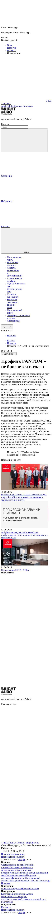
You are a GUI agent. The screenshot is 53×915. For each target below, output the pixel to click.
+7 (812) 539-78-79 (10, 842)
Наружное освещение (12, 300)
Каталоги (6, 894)
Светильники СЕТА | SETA (15, 570)
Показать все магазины (12, 854)
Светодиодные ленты (12, 864)
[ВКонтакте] (23, 595)
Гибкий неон (11, 306)
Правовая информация (12, 857)
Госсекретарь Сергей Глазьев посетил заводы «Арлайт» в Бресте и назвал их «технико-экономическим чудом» (24, 497)
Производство (14, 888)
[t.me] (23, 772)
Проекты (11, 50)
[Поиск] (24, 140)
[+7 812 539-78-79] (23, 840)
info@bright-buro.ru (29, 842)
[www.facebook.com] (23, 726)
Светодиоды (13, 320)
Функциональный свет (21, 872)
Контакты (28, 106)
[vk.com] (23, 749)
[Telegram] (23, 686)
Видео (14, 894)
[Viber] (23, 640)
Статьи (15, 896)
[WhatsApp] (23, 101)
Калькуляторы (14, 899)
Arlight (21, 859)
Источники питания (12, 263)
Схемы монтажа (29, 899)
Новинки (11, 335)
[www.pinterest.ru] (23, 794)
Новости (11, 48)
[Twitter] (23, 618)
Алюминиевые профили (14, 279)
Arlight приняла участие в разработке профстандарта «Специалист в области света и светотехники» (24, 535)
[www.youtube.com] (23, 817)
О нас (10, 45)
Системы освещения (12, 295)
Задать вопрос (8, 354)
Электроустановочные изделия (22, 880)
